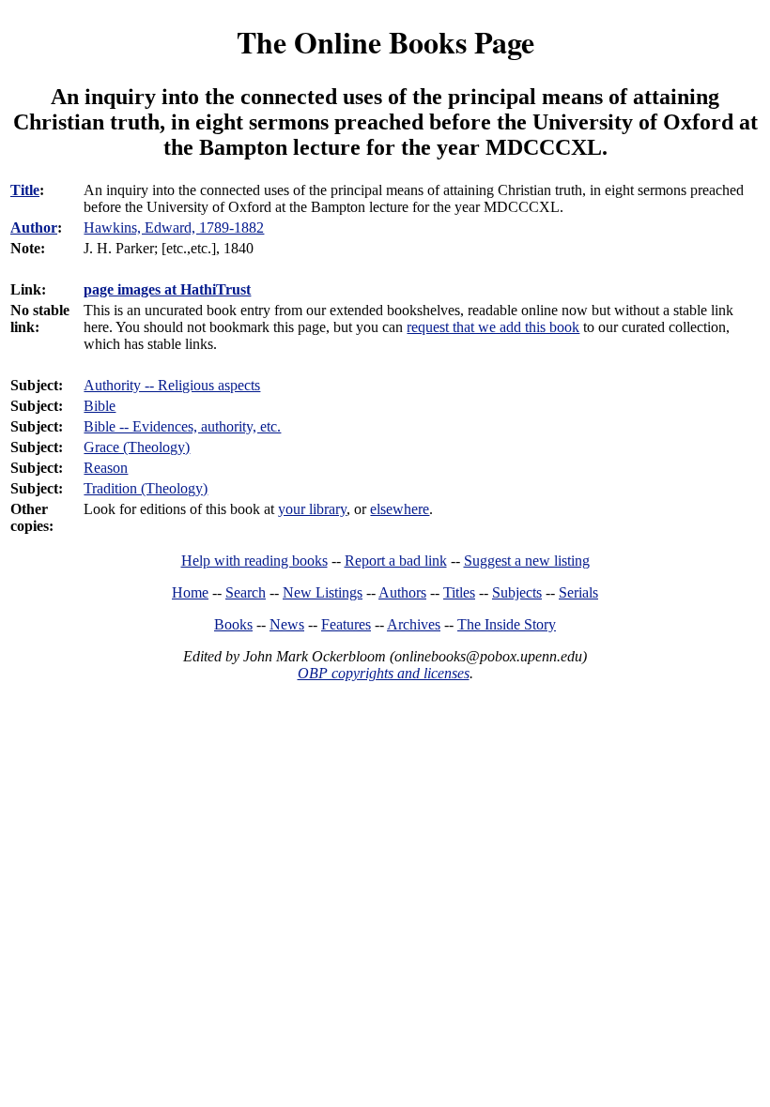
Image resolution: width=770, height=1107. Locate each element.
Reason (106, 468)
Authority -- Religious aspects (172, 385)
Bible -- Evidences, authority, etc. (182, 426)
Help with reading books (254, 561)
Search (245, 592)
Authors (402, 592)
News (287, 624)
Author (33, 227)
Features (346, 624)
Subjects (517, 592)
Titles (459, 592)
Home (190, 592)
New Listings (322, 592)
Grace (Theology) (137, 447)
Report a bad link (396, 561)
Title (24, 190)
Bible (100, 406)
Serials (578, 592)
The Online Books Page (385, 42)
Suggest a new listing (527, 561)
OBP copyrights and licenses (384, 673)
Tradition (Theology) (146, 488)
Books (233, 624)
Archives (413, 624)
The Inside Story (506, 624)
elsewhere (399, 509)
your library (312, 509)
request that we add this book (493, 327)
